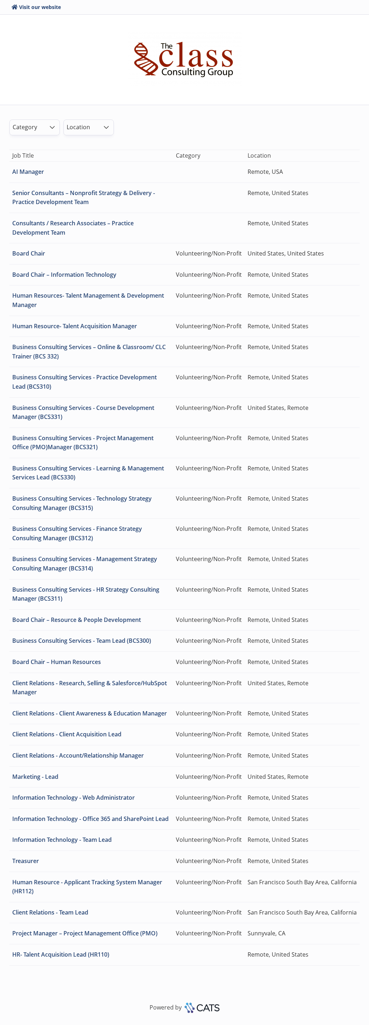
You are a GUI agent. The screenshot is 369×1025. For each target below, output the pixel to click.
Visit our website (40, 7)
